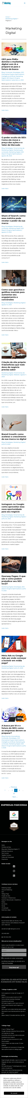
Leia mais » (5, 110)
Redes (3, 902)
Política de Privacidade (8, 857)
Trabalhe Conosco (6, 855)
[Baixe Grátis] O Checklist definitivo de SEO (13, 1015)
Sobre (3, 845)
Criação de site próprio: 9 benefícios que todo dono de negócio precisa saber (14, 366)
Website (16, 374)
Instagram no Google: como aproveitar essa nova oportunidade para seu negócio (13, 508)
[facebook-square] (14, 866)
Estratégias (16, 72)
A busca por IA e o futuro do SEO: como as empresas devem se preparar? (14, 729)
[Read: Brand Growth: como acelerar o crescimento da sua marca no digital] (14, 422)
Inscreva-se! (14, 967)
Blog (3, 72)
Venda (3, 906)
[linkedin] (14, 876)
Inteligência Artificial (8, 76)
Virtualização (5, 908)
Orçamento (5, 859)
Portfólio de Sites (6, 847)
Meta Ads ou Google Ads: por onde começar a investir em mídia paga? (14, 659)
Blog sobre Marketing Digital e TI (11, 849)
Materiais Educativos (7, 851)
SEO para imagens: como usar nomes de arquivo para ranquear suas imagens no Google (13, 1005)
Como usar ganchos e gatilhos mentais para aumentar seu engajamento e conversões (13, 294)
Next (15, 797)
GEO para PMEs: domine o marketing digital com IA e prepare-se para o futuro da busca (12, 64)
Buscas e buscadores (12, 736)
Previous (13, 787)
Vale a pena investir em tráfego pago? (12, 1049)
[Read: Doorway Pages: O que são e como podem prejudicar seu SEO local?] (14, 564)
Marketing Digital (14, 152)
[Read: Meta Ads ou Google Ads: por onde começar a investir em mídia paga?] (14, 644)
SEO (3, 892)
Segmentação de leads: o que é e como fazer (14, 1060)
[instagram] (14, 871)
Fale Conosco (5, 853)
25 (14, 793)
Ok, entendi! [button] (14, 1093)
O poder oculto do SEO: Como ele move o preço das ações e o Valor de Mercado (14, 141)
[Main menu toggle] (25, 3)
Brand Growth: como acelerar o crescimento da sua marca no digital (14, 436)
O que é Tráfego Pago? (8, 1029)
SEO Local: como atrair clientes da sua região (14, 1009)
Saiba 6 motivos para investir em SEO (12, 997)
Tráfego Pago (5, 894)
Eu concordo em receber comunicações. (13, 958)
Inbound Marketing (7, 890)
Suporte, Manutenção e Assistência (11, 900)
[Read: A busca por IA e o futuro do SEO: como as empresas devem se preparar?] (14, 714)
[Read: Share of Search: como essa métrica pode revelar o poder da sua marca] (14, 204)
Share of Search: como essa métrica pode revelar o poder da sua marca (14, 219)
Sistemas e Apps (6, 910)
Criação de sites (6, 896)
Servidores (4, 904)
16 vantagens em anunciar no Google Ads (13, 1047)
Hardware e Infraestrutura (8, 898)
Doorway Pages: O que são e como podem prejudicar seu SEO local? (14, 580)
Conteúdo (8, 72)
